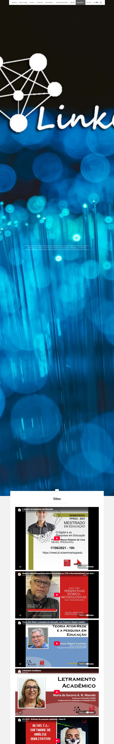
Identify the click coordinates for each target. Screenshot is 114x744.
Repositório (80, 2)
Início (15, 2)
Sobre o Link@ (23, 2)
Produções (40, 2)
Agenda (72, 2)
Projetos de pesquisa (62, 2)
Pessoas (32, 2)
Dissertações (49, 2)
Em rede (89, 2)
